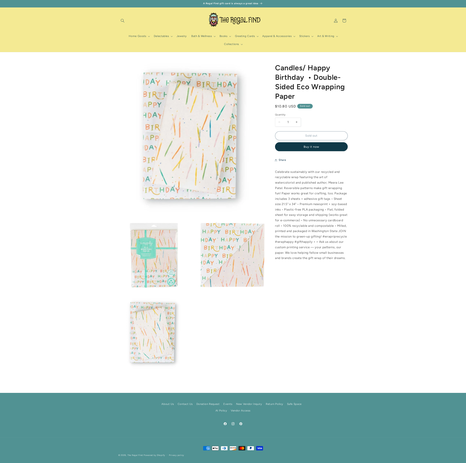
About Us (167, 404)
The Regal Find (135, 455)
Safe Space (294, 404)
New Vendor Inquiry (249, 404)
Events (227, 404)
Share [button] (282, 160)
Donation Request (208, 404)
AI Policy (221, 410)
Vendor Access (240, 410)
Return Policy (274, 404)
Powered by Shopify (154, 455)
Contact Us (185, 404)
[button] (122, 20)
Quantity (280, 114)
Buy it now (311, 146)
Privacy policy (176, 455)
